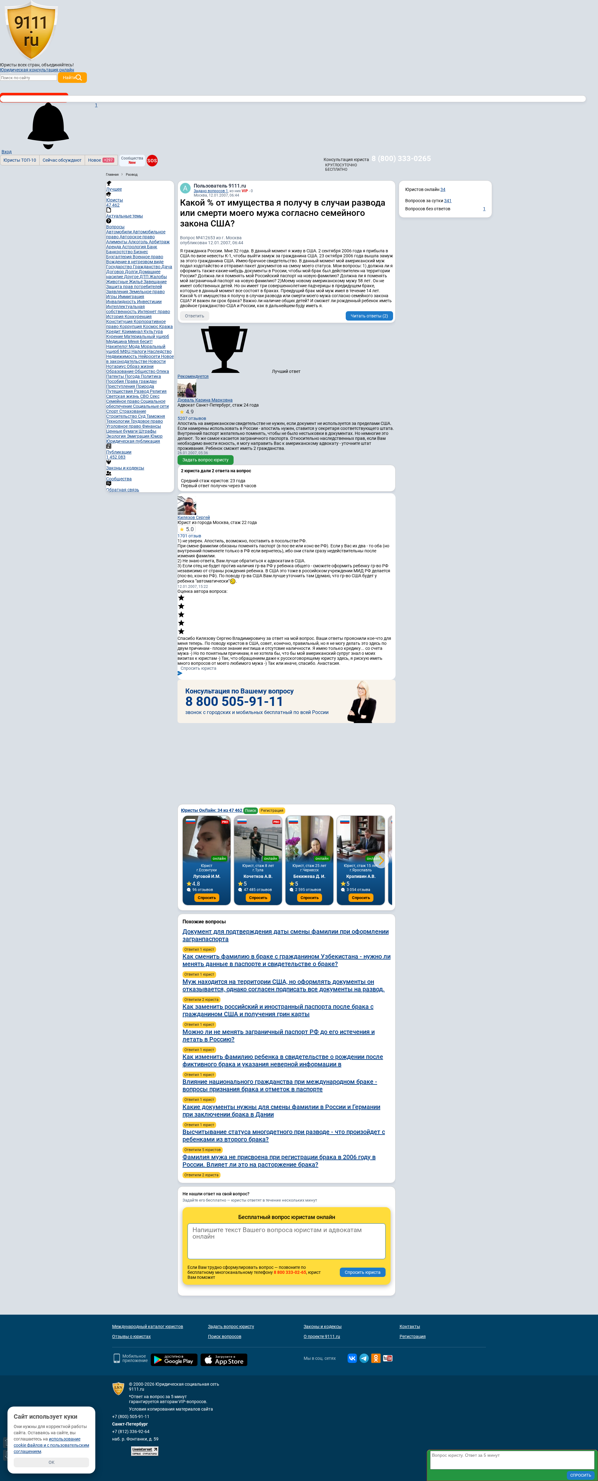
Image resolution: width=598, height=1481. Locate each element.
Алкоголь (138, 241)
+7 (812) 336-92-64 (131, 1431)
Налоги (139, 351)
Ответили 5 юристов (202, 1150)
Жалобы (158, 276)
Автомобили (119, 231)
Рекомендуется (193, 376)
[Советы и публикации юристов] (31, 30)
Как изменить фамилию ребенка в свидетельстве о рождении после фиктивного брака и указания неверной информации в (283, 1060)
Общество (145, 371)
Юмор (156, 436)
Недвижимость (122, 356)
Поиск (250, 810)
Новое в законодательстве (140, 359)
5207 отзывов (192, 414)
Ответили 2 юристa (201, 1000)
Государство (119, 266)
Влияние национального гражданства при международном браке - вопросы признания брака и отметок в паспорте (280, 1085)
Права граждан (141, 381)
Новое (100, 160)
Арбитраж (159, 241)
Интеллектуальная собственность (125, 309)
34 (442, 189)
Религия (158, 391)
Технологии (118, 421)
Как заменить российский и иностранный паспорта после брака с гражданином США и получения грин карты (278, 1010)
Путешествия (120, 391)
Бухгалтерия (119, 256)
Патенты (115, 376)
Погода (133, 376)
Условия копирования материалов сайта (171, 1409)
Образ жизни (140, 366)
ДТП (145, 276)
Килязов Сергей (194, 517)
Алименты (117, 241)
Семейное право (123, 401)
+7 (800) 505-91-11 (131, 1416)
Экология (116, 436)
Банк (152, 246)
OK (52, 1462)
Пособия (115, 381)
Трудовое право (147, 421)
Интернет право (154, 311)
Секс (154, 396)
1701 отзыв (189, 532)
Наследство (159, 351)
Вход (7, 151)
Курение (115, 336)
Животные (117, 281)
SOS (152, 160)
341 (448, 200)
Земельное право (147, 291)
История (115, 316)
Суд (142, 416)
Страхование (132, 411)
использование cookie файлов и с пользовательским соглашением (51, 1445)
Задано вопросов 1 (211, 191)
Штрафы (147, 431)
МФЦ (125, 351)
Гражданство (147, 266)
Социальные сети (151, 406)
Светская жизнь (123, 396)
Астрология (134, 246)
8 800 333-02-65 (290, 1272)
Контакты (410, 1326)
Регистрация (272, 810)
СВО (145, 396)
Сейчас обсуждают (62, 160)
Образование (120, 371)
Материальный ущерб (146, 336)
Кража (166, 326)
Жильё (136, 281)
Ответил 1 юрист (199, 949)
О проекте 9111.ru (322, 1336)
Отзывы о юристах (131, 1336)
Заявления (117, 291)
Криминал (133, 331)
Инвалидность (121, 301)
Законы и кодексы (323, 1326)
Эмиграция (138, 436)
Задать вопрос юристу (206, 459)
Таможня (155, 416)
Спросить (207, 897)
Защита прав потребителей (134, 286)
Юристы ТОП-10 (19, 160)
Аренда (114, 246)
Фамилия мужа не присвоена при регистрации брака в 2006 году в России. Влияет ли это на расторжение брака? (279, 1160)
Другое (132, 276)
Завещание (155, 281)
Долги (132, 271)
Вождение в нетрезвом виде (135, 261)
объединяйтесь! (57, 64)
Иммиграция (131, 296)
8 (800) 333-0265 (401, 158)
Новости (157, 361)
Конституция (120, 321)
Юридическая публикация (133, 441)
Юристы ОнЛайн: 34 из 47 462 (212, 810)
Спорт (112, 411)
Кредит (114, 331)
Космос (151, 326)
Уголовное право (124, 426)
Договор (115, 271)
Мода (135, 346)
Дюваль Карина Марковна (205, 400)
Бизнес (141, 251)
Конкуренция (138, 316)
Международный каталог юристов (147, 1326)
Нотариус (116, 366)
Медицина (117, 341)
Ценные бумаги (122, 431)
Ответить (194, 315)
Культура (153, 331)
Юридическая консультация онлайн (37, 69)
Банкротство (120, 251)
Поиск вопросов (224, 1336)
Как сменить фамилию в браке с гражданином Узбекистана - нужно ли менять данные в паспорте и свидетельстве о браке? (287, 960)
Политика (151, 376)
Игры (112, 296)
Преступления (121, 386)
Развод (142, 391)
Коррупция (131, 326)
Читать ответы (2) (369, 315)
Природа (145, 386)
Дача (166, 266)
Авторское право (137, 236)
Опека (162, 371)
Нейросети (149, 356)
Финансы (151, 426)
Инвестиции (149, 301)
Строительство (122, 416)
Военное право (148, 256)
